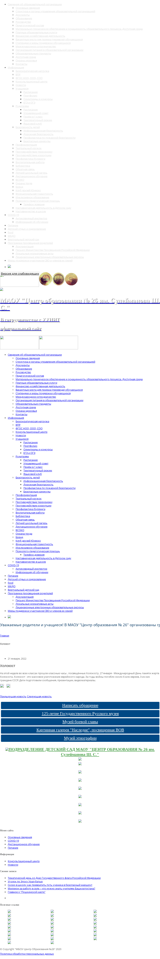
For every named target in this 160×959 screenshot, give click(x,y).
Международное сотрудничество (36, 46)
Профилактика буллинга (30, 158)
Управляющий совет (35, 113)
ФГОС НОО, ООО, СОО (29, 78)
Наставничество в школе (31, 211)
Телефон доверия (33, 204)
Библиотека (23, 165)
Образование (24, 18)
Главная (4, 635)
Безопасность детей (28, 127)
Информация (16, 67)
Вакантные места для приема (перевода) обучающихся (49, 39)
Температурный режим (37, 120)
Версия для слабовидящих (20, 273)
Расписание (30, 92)
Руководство (23, 22)
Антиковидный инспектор (31, 218)
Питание (13, 225)
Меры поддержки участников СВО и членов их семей (40, 260)
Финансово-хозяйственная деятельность (40, 36)
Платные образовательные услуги (36, 32)
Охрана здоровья (26, 60)
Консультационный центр (31, 81)
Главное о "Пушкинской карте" (26, 892)
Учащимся (22, 88)
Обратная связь (25, 169)
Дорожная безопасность (38, 134)
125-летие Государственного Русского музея (80, 713)
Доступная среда (26, 57)
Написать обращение (80, 705)
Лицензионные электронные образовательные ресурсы (50, 257)
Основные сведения (28, 8)
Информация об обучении (32, 222)
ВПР (18, 74)
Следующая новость (39, 696)
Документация (25, 246)
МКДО (11, 236)
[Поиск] (9, 267)
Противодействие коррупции (33, 155)
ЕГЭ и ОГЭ (29, 102)
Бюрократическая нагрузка (32, 71)
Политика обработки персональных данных (27, 953)
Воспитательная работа (30, 162)
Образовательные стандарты (33, 53)
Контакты (21, 64)
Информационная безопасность (43, 130)
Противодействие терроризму (34, 151)
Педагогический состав (30, 25)
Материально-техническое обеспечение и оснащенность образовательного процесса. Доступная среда (79, 29)
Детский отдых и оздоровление (27, 229)
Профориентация (26, 144)
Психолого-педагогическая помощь (38, 201)
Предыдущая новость (13, 696)
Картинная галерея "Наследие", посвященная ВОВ (80, 730)
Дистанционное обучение (31, 176)
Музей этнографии (80, 738)
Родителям (22, 106)
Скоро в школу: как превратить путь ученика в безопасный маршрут (50, 885)
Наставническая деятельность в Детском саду (43, 208)
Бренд (19, 187)
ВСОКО (20, 180)
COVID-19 (13, 215)
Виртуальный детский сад (23, 239)
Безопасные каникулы (37, 141)
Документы (23, 15)
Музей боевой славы (80, 721)
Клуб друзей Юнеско (28, 190)
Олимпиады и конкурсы (38, 99)
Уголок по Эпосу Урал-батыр (25, 881)
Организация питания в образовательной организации (49, 50)
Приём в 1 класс (33, 116)
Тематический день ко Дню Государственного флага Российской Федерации (54, 878)
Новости (21, 85)
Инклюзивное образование (32, 197)
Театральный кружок (29, 148)
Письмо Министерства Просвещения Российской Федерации (53, 250)
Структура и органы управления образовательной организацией (55, 11)
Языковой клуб (32, 123)
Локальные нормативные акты (34, 253)
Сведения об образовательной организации (35, 4)
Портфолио (30, 95)
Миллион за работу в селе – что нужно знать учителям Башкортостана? (51, 888)
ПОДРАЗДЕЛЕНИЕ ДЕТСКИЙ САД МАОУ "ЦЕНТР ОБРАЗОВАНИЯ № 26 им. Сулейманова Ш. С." (82, 752)
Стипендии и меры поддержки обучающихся (43, 43)
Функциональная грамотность (34, 194)
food (10, 232)
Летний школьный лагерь (31, 172)
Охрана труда (24, 183)
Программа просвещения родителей (30, 243)
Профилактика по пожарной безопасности (49, 137)
